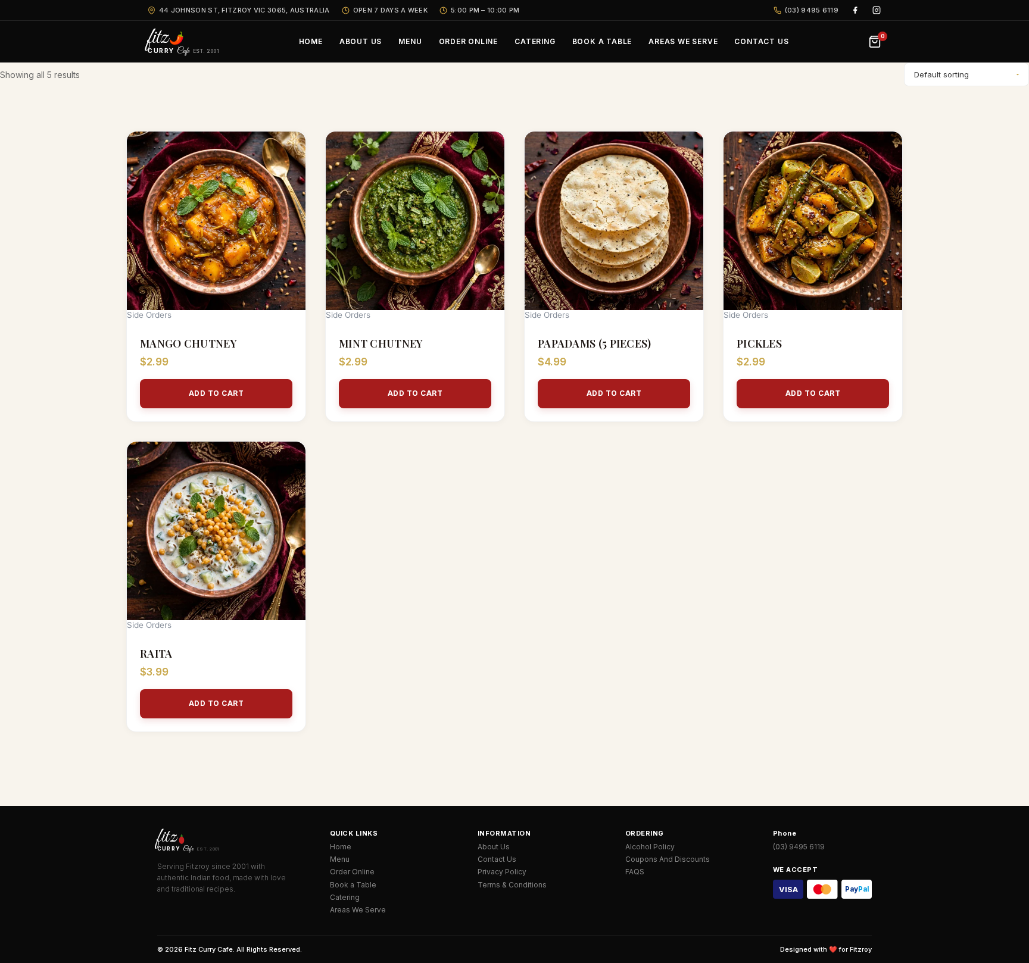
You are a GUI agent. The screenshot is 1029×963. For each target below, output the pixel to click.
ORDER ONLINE (468, 41)
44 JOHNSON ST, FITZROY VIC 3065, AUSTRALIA (244, 10)
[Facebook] (855, 10)
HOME (311, 41)
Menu (340, 859)
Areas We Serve (358, 909)
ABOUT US (360, 41)
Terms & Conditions (512, 884)
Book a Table (353, 884)
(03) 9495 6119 (811, 10)
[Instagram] (876, 10)
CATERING (534, 41)
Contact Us (497, 859)
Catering (345, 897)
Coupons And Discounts (667, 859)
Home (340, 846)
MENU (410, 41)
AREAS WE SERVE (683, 41)
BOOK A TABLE (602, 41)
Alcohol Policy (650, 846)
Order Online (352, 871)
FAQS (634, 871)
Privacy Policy (502, 871)
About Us (494, 846)
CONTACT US (761, 41)
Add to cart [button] (216, 393)
